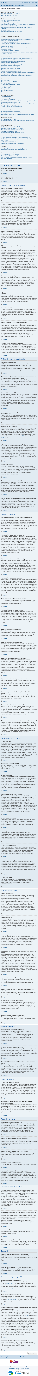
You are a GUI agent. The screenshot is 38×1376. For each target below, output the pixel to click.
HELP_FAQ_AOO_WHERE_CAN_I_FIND (10, 13)
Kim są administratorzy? (6, 96)
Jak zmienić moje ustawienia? (7, 37)
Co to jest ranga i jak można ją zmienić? (10, 50)
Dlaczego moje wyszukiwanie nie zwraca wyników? (12, 128)
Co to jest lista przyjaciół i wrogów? (9, 119)
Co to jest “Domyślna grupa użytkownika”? (10, 105)
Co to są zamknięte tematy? (7, 90)
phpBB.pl (22, 435)
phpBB (16, 1365)
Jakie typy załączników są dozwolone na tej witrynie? (13, 148)
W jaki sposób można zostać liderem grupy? (11, 102)
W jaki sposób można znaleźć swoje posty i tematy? (12, 132)
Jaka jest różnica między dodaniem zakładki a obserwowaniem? (15, 137)
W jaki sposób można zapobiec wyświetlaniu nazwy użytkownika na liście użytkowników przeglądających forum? (17, 40)
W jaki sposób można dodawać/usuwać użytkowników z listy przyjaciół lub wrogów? (17, 121)
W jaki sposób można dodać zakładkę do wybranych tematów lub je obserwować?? (16, 139)
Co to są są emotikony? (6, 83)
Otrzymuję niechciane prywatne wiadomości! (11, 112)
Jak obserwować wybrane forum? (8, 141)
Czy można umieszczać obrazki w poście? (10, 84)
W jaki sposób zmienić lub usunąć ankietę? (10, 65)
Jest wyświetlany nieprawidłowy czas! (9, 42)
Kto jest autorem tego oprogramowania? (10, 154)
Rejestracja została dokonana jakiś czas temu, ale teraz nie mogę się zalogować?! (16, 28)
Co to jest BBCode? (5, 80)
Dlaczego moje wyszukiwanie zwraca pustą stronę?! (12, 129)
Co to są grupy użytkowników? (8, 99)
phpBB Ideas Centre (11, 1299)
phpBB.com (4, 437)
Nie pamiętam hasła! (5, 30)
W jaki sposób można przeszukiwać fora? (10, 126)
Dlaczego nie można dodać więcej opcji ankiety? (12, 64)
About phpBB (11, 1288)
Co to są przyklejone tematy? (7, 88)
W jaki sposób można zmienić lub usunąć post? (11, 59)
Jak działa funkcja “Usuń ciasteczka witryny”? (11, 33)
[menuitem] (5, 2)
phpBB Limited (10, 1283)
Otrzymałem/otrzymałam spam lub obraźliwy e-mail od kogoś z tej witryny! (17, 114)
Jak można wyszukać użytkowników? (9, 131)
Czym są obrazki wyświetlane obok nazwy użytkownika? (13, 47)
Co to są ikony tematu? (6, 91)
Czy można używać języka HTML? (9, 81)
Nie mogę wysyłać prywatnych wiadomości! (10, 111)
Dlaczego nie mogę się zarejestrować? (9, 23)
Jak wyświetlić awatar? (6, 49)
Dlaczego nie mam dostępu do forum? (9, 66)
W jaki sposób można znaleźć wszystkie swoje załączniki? (14, 149)
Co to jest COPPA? (5, 21)
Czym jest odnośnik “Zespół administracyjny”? (11, 106)
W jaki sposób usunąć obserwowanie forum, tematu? (13, 143)
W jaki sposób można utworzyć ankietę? (10, 62)
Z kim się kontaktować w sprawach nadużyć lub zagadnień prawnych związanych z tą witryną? (16, 158)
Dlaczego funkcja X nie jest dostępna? (9, 155)
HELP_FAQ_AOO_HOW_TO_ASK (9, 15)
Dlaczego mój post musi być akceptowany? (10, 74)
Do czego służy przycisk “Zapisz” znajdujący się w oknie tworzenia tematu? (18, 72)
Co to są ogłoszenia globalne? (7, 86)
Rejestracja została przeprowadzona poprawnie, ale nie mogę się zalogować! (18, 24)
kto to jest (26, 1315)
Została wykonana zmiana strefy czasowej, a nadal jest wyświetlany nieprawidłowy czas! (16, 44)
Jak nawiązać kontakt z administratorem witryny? (12, 160)
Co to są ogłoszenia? (5, 87)
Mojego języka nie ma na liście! (8, 46)
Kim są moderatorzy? (6, 98)
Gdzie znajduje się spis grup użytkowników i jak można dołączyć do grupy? (18, 100)
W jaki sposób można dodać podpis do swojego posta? (13, 61)
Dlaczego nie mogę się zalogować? (9, 25)
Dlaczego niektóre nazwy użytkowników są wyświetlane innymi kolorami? (17, 103)
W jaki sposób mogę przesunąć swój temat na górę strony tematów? (16, 75)
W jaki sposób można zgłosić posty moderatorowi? (12, 71)
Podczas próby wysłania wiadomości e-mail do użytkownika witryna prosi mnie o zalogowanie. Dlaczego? (19, 53)
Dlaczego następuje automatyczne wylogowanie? (12, 31)
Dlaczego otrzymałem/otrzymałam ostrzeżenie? (11, 69)
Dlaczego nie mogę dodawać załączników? (10, 68)
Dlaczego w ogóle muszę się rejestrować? (10, 20)
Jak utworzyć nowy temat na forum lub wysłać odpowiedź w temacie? (16, 58)
